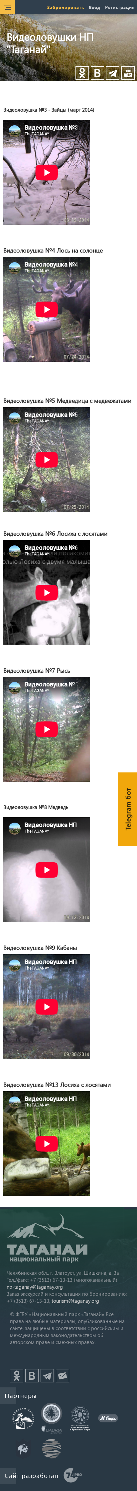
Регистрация (120, 7)
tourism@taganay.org (75, 1300)
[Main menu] (7, 7)
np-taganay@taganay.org (35, 1286)
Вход (94, 7)
